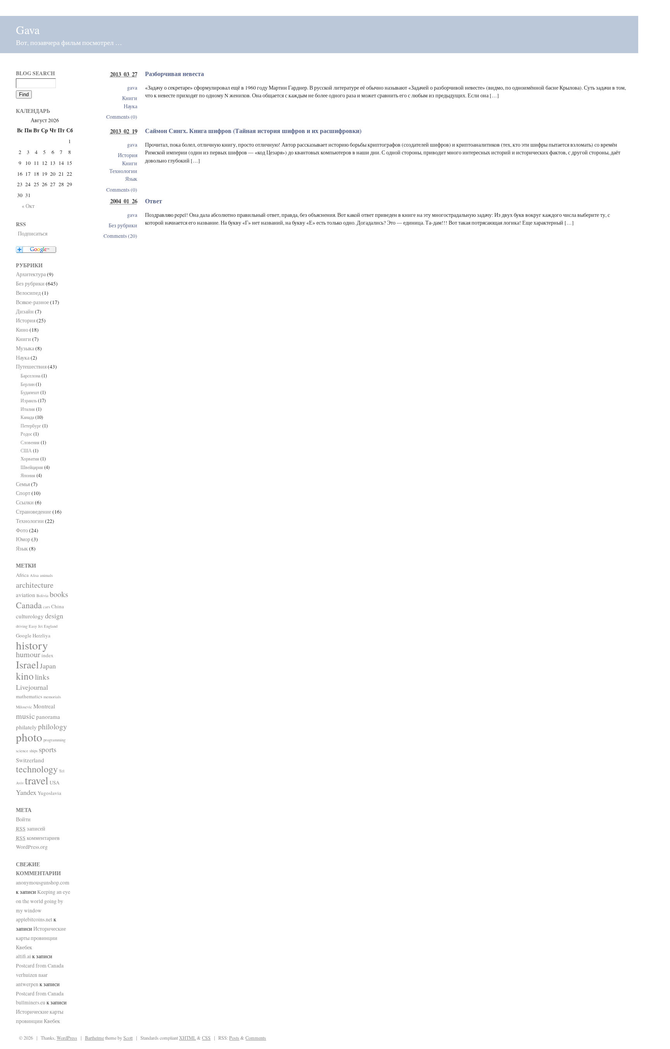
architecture (35, 585)
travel (36, 780)
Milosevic (24, 707)
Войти (23, 819)
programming (54, 740)
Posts (234, 1038)
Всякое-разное (32, 302)
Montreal (44, 706)
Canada (29, 605)
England (50, 626)
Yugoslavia (49, 792)
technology (37, 769)
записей (30, 828)
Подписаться (32, 233)
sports (47, 749)
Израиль (29, 400)
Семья (23, 484)
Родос (26, 434)
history (32, 645)
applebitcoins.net (34, 919)
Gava (28, 29)
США (26, 450)
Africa (22, 574)
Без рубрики (123, 225)
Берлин (28, 384)
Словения (30, 442)
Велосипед (28, 292)
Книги (129, 98)
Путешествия (31, 366)
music (25, 716)
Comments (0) (121, 116)
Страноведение (33, 511)
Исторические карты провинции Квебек (41, 938)
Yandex (26, 792)
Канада (27, 417)
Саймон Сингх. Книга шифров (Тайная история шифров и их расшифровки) (253, 130)
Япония (28, 475)
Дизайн (25, 311)
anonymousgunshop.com (42, 882)
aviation (25, 595)
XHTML (187, 1038)
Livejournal (32, 687)
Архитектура (31, 274)
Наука (130, 106)
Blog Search (35, 73)
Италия (28, 409)
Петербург (31, 425)
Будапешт (30, 392)
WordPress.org (32, 846)
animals (46, 575)
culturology (30, 616)
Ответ (153, 201)
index (47, 655)
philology (52, 726)
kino (25, 676)
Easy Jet (36, 626)
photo (29, 736)
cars (46, 606)
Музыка (25, 348)
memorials (52, 696)
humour (28, 654)
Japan (48, 665)
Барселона (30, 375)
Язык (131, 178)
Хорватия (30, 458)
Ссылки (25, 502)
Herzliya (41, 635)
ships (33, 750)
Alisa (34, 575)
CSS (206, 1038)
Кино (22, 329)
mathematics (29, 696)
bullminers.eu (30, 1002)
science (22, 750)
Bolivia (42, 595)
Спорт (23, 493)
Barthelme (94, 1038)
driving (22, 626)
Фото (22, 530)
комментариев (38, 837)
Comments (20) (120, 235)
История (127, 155)
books (59, 594)
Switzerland (30, 760)
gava (132, 87)
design (54, 615)
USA (54, 782)
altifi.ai (23, 956)
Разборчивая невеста (174, 73)
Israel (27, 664)
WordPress (67, 1038)
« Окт (28, 206)
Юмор (23, 539)
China (57, 606)
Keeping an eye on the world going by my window (43, 901)
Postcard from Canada (40, 965)
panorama (48, 716)
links (42, 677)
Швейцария (32, 467)
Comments (255, 1038)
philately (26, 727)
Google (23, 635)
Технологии (123, 171)
